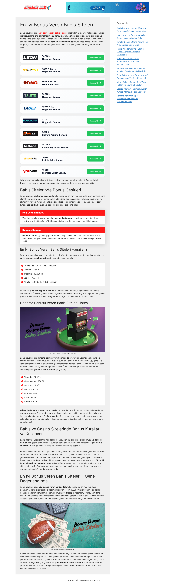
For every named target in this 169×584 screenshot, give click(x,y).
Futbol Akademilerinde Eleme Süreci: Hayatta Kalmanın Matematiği (130, 52)
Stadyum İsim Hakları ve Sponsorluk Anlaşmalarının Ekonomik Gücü (129, 61)
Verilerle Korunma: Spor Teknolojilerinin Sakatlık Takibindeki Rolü (127, 99)
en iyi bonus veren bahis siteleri (52, 33)
